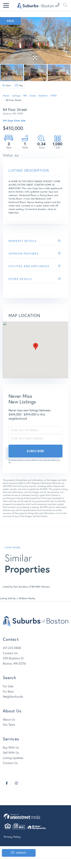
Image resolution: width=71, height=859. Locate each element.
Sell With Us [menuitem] (11, 752)
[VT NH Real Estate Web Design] (35, 816)
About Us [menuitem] (9, 719)
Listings (16, 95)
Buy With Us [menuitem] (11, 747)
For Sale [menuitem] (8, 686)
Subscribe (35, 451)
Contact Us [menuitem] (10, 763)
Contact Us (10, 653)
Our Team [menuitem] (9, 724)
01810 (54, 95)
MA (25, 95)
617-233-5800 (12, 648)
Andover (43, 95)
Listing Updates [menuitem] (13, 758)
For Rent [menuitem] (8, 691)
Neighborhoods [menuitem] (13, 696)
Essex (33, 95)
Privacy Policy (12, 837)
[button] (36, 346)
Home (6, 95)
